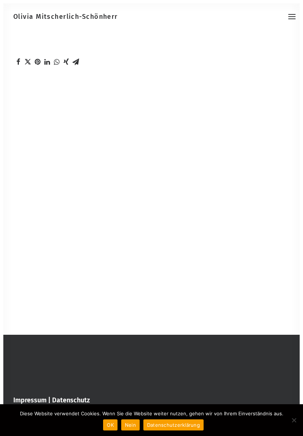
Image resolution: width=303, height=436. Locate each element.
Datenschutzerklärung (173, 425)
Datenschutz (71, 400)
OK (110, 425)
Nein (130, 425)
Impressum (30, 400)
